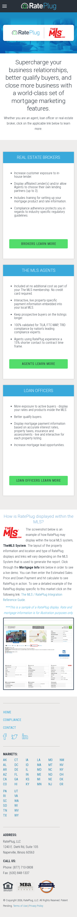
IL (27, 770)
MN (39, 784)
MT (50, 765)
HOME (7, 712)
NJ (50, 784)
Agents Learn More (38, 364)
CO (5, 784)
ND (50, 774)
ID (27, 765)
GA (16, 779)
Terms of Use (20, 905)
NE (50, 779)
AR (5, 770)
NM (62, 760)
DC (16, 765)
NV (61, 765)
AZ (5, 774)
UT (16, 791)
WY (16, 815)
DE (16, 770)
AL (5, 765)
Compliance (12, 720)
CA (5, 779)
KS (27, 779)
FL (16, 774)
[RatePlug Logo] (38, 6)
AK (5, 760)
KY (27, 784)
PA (5, 791)
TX (5, 815)
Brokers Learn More (38, 244)
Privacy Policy (36, 905)
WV (16, 810)
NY (61, 770)
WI (16, 805)
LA (38, 760)
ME (39, 774)
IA (27, 760)
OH (61, 774)
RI (4, 796)
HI (15, 784)
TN (5, 810)
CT (16, 760)
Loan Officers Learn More (38, 480)
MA (39, 765)
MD (39, 770)
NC (50, 770)
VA (16, 796)
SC (5, 801)
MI (38, 779)
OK (61, 779)
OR (61, 784)
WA (16, 801)
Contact (9, 728)
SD (5, 805)
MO (50, 760)
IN (27, 774)
